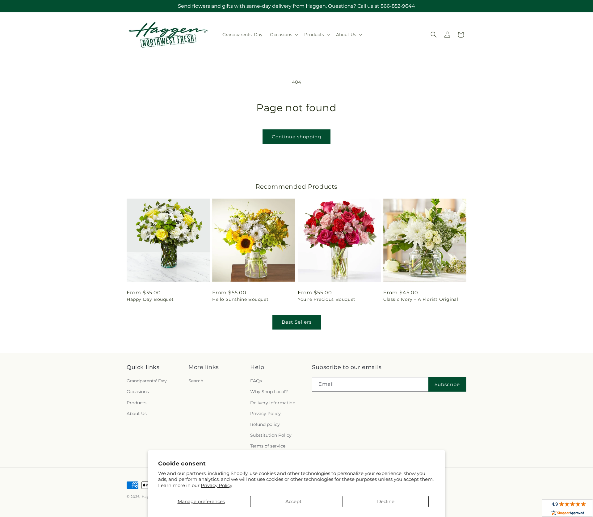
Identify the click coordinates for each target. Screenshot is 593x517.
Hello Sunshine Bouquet (240, 299)
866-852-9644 (398, 6)
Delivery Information (272, 403)
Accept (293, 501)
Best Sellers (297, 322)
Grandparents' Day (147, 381)
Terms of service (267, 446)
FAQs (256, 381)
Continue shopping (296, 137)
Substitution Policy (271, 435)
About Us (137, 413)
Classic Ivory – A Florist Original (420, 299)
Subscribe (447, 384)
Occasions (138, 391)
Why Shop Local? (269, 391)
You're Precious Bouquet (326, 299)
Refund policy (265, 424)
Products (136, 403)
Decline (385, 501)
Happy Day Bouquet (150, 299)
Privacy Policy (216, 485)
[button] (283, 34)
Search (195, 381)
